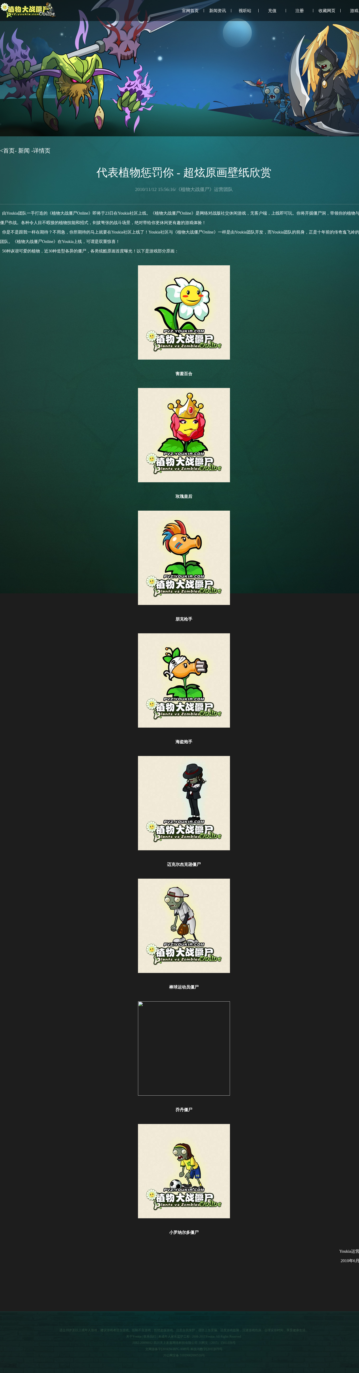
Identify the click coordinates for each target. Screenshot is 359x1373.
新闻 (24, 150)
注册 (299, 10)
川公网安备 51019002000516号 (184, 1355)
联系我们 (149, 1336)
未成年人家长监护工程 (174, 1336)
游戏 (354, 10)
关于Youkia (133, 1336)
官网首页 (190, 10)
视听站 (245, 10)
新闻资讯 (217, 10)
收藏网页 (327, 10)
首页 (9, 150)
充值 (272, 10)
